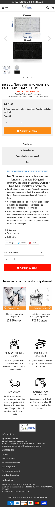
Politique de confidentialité (11, 471)
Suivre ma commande (12, 438)
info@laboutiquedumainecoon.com (16, 441)
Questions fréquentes (8, 458)
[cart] (52, 7)
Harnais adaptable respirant (14, 315)
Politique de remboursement (11, 462)
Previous (5, 38)
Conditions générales (8, 467)
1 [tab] (23, 77)
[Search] (47, 7)
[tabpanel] (17, 70)
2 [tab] (27, 77)
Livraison (5, 454)
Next (50, 38)
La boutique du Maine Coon (10, 475)
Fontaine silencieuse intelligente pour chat (40, 315)
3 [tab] (31, 77)
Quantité (7, 116)
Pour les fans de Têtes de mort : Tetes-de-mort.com (18, 484)
